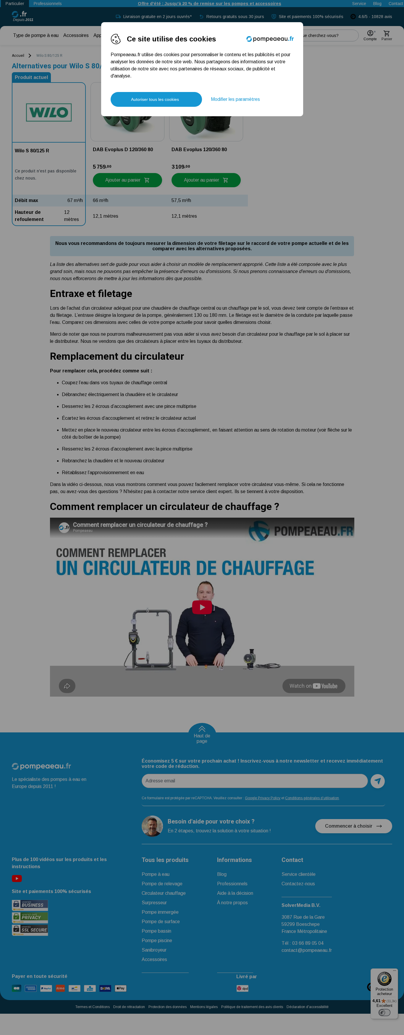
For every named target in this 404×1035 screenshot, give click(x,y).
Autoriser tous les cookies (155, 99)
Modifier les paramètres (235, 99)
